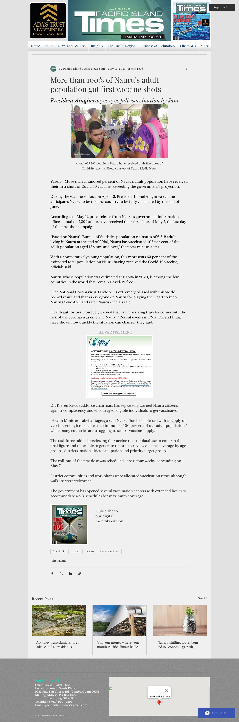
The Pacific (58, 560)
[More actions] (186, 68)
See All (202, 598)
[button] (222, 7)
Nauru (90, 551)
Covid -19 (58, 551)
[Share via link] (79, 573)
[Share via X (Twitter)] (61, 573)
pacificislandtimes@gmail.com (66, 705)
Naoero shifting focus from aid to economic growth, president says (178, 644)
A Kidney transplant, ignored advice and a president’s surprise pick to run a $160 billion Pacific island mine (57, 644)
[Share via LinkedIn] (70, 573)
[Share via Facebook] (52, 573)
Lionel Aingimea (109, 551)
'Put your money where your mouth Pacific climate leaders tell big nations (119, 644)
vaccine (75, 551)
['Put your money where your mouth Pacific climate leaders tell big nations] (120, 620)
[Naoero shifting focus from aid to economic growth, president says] (180, 620)
